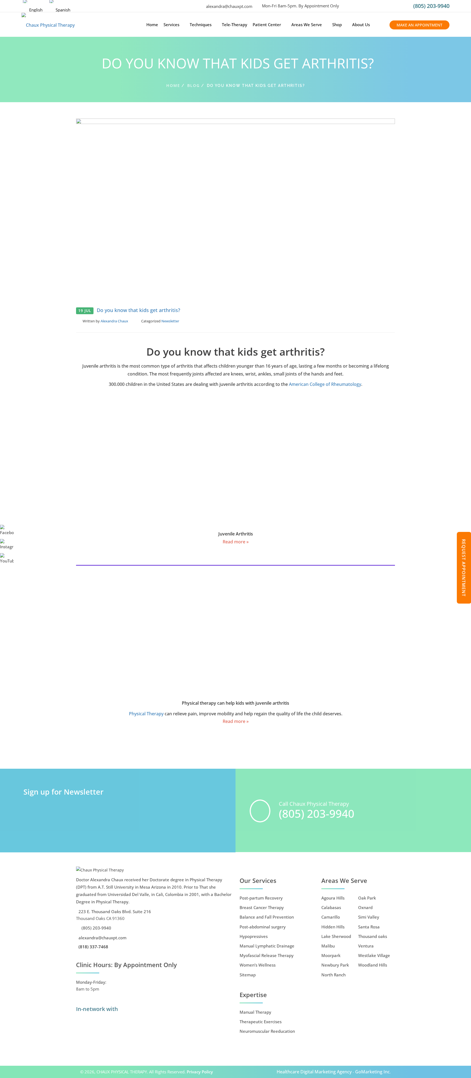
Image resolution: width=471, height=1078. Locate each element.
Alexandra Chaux (114, 321)
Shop (337, 24)
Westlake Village (374, 955)
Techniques (201, 24)
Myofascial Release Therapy (267, 955)
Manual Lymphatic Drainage (267, 946)
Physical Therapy (146, 714)
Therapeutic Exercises (261, 1021)
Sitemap (248, 974)
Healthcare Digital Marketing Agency (314, 1072)
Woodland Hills (372, 965)
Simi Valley (368, 917)
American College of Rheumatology (324, 384)
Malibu (328, 946)
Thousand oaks (372, 936)
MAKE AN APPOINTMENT (419, 25)
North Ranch (333, 974)
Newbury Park (335, 965)
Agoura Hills (333, 898)
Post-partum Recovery (261, 898)
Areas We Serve (306, 24)
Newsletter (170, 321)
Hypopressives (254, 936)
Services (171, 24)
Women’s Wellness (258, 965)
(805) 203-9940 (431, 6)
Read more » (236, 542)
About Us (361, 24)
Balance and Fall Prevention (267, 917)
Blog (193, 85)
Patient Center (267, 24)
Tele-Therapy (234, 24)
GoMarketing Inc (372, 1072)
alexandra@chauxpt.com (228, 6)
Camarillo (330, 917)
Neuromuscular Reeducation (267, 1031)
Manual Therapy (255, 1012)
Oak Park (367, 898)
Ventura (366, 946)
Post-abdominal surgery (263, 926)
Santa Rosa (369, 926)
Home (152, 24)
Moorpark (330, 955)
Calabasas (331, 907)
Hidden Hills (333, 926)
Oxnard (365, 907)
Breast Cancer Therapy (262, 907)
